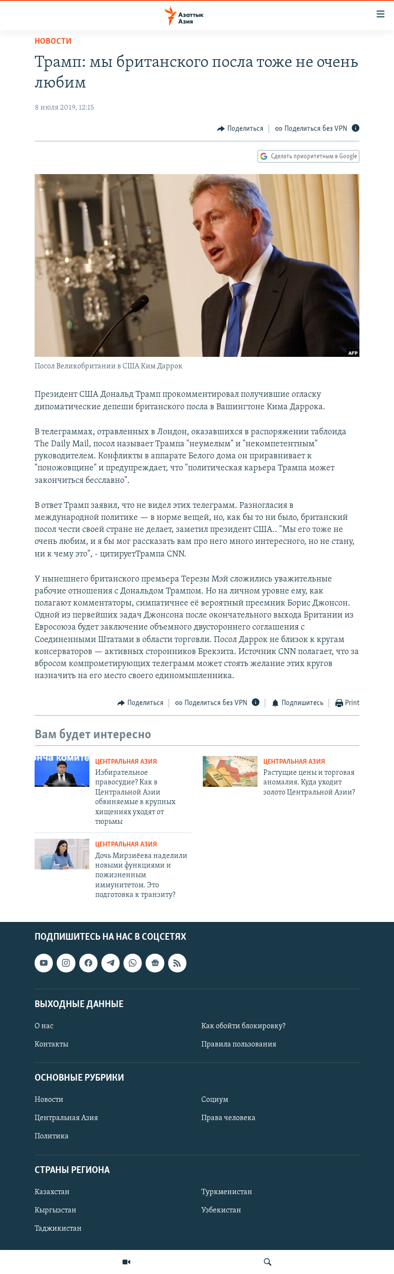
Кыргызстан (55, 1210)
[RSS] (177, 963)
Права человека (228, 1119)
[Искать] (267, 1262)
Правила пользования (238, 1044)
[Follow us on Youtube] (44, 963)
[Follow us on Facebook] (88, 963)
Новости (53, 42)
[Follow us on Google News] (155, 963)
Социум (214, 1100)
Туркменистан (226, 1192)
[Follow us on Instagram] (66, 963)
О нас (44, 1026)
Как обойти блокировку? (243, 1026)
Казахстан (52, 1192)
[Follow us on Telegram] (110, 963)
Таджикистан (58, 1229)
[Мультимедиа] (126, 1262)
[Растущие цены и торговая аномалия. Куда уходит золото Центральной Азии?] (230, 771)
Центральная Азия (126, 762)
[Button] (240, 129)
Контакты (51, 1044)
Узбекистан (221, 1210)
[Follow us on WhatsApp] (132, 963)
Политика (52, 1137)
